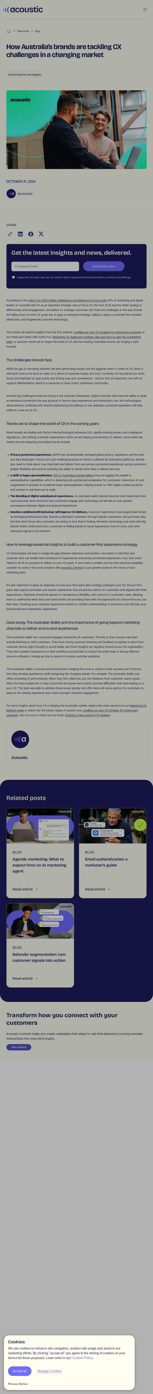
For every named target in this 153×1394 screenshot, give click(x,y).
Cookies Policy (82, 1358)
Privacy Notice (17, 1383)
